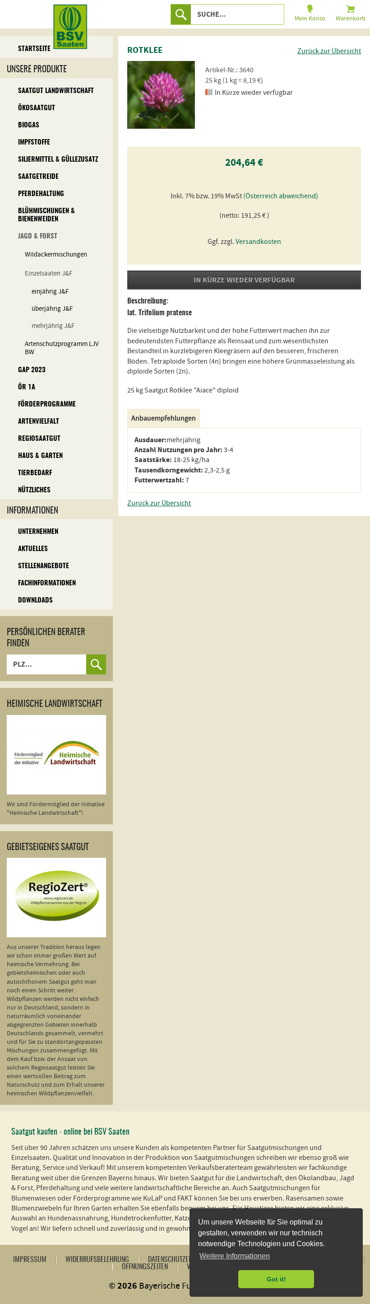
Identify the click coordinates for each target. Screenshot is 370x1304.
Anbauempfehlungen (163, 418)
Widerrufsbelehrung (97, 1259)
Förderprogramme (47, 404)
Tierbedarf (35, 473)
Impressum (29, 1259)
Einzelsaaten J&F (48, 273)
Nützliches (34, 490)
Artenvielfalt (38, 421)
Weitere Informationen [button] (234, 1256)
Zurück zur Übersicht (329, 51)
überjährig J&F (52, 308)
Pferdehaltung (41, 194)
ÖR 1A (26, 387)
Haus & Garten (40, 456)
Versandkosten (258, 241)
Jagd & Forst (37, 236)
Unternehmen (38, 531)
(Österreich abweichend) (280, 196)
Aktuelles (33, 549)
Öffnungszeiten (145, 1267)
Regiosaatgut (39, 438)
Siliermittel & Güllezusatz (58, 159)
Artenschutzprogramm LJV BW (62, 348)
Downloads (35, 600)
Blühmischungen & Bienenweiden (46, 215)
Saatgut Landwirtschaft (56, 91)
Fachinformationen (47, 583)
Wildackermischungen (56, 254)
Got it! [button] (276, 1279)
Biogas (28, 125)
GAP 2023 (32, 370)
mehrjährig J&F (53, 326)
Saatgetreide (38, 176)
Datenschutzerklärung (182, 1259)
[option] (161, 95)
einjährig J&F (50, 291)
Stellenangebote (43, 566)
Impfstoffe (34, 142)
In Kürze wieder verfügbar (244, 280)
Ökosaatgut (36, 108)
